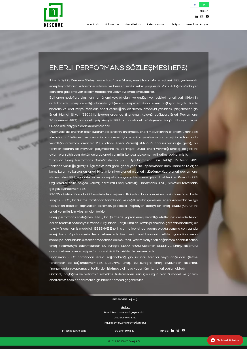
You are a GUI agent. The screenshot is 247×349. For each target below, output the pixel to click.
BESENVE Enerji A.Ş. (125, 299)
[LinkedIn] (196, 16)
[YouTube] (207, 16)
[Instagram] (202, 16)
